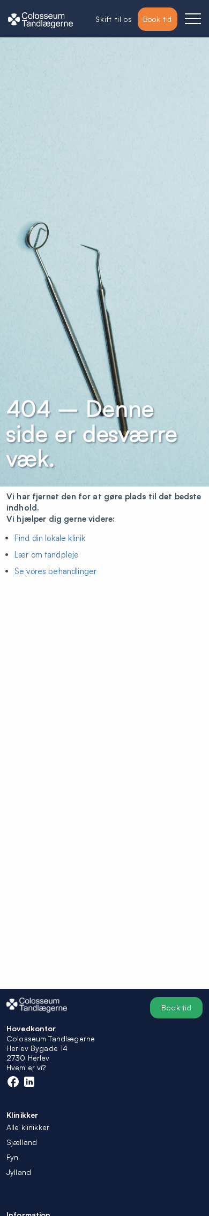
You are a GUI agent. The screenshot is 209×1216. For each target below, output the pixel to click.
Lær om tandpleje (46, 555)
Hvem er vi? (26, 1067)
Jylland (18, 1171)
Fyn (12, 1157)
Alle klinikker (27, 1127)
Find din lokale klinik (49, 538)
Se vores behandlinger (55, 571)
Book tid (176, 1007)
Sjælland (21, 1142)
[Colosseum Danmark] (40, 19)
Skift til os (113, 18)
